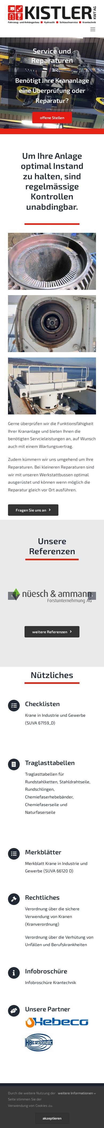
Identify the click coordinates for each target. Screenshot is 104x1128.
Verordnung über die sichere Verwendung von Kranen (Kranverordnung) (52, 916)
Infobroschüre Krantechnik (50, 982)
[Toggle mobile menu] (93, 29)
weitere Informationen (76, 1093)
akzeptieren (52, 1118)
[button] (12, 596)
